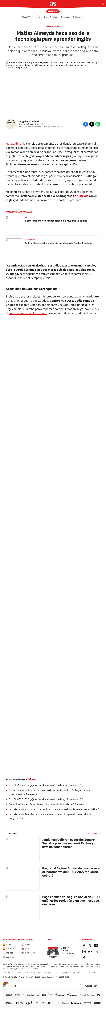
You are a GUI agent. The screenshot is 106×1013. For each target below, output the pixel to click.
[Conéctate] (102, 4)
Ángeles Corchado (29, 121)
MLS (27, 217)
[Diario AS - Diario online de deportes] (53, 4)
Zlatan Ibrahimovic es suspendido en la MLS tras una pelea (56, 220)
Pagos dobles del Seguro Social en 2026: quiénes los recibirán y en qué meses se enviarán (71, 900)
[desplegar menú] (4, 4)
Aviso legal (17, 973)
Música (37, 17)
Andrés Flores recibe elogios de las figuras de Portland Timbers (58, 243)
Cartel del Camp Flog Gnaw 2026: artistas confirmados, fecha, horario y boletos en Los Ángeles (49, 792)
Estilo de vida (78, 17)
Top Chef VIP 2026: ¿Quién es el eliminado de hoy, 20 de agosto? (45, 785)
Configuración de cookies (71, 973)
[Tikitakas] (53, 11)
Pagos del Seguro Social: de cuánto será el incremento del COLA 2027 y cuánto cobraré (71, 872)
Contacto (6, 973)
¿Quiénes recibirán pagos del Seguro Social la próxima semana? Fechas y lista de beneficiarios (68, 843)
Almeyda (82, 196)
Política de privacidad (33, 973)
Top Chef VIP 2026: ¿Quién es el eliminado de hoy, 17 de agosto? (45, 799)
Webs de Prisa (91, 986)
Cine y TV (26, 17)
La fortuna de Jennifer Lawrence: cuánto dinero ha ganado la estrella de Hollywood (50, 816)
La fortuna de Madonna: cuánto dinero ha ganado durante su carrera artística (53, 809)
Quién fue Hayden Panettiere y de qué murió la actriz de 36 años (45, 804)
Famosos (65, 17)
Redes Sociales (50, 17)
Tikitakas (31, 779)
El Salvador (30, 239)
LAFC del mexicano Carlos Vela (28, 313)
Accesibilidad (90, 973)
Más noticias (93, 833)
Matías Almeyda (53, 26)
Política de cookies (51, 973)
